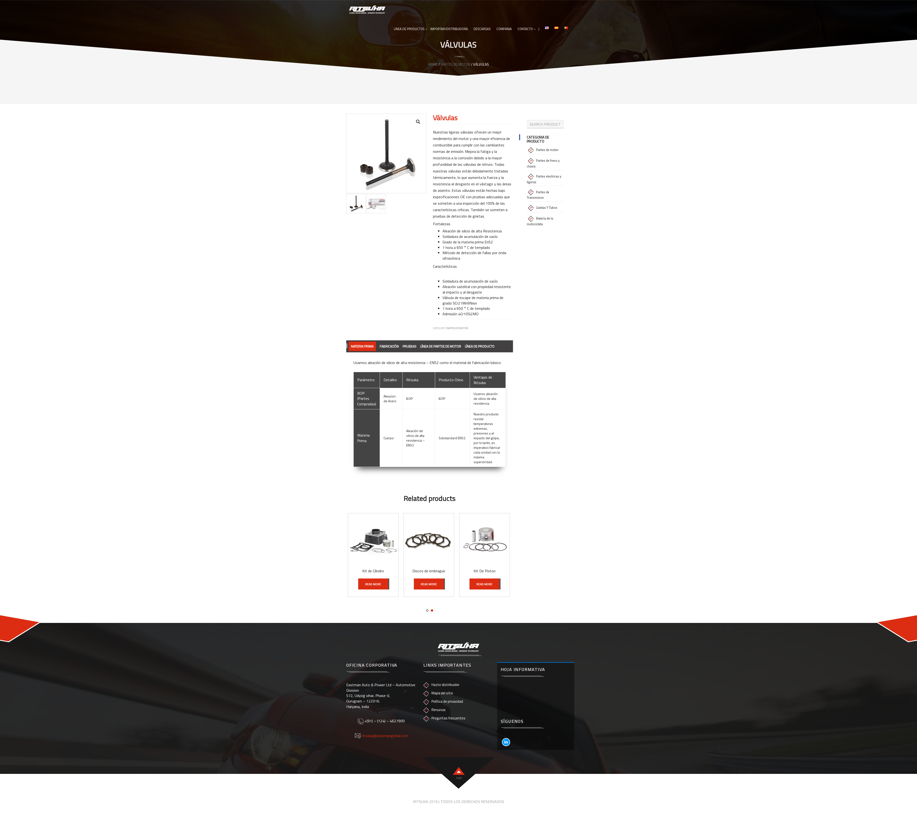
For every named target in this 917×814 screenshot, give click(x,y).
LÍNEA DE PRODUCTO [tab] (480, 346)
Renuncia (438, 709)
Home (433, 64)
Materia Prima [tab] (362, 346)
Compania (504, 29)
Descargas (482, 29)
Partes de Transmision (538, 195)
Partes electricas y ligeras (544, 179)
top (459, 778)
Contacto (525, 29)
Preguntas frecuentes (448, 718)
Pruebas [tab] (409, 346)
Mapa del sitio (442, 693)
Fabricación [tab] (389, 346)
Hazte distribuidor (445, 684)
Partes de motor (455, 64)
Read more (373, 584)
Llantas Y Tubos (546, 207)
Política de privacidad (447, 701)
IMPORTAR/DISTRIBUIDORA (449, 29)
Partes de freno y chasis (543, 163)
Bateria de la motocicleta (540, 221)
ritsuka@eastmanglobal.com (385, 736)
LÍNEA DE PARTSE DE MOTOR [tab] (440, 346)
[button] (418, 122)
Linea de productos (409, 29)
